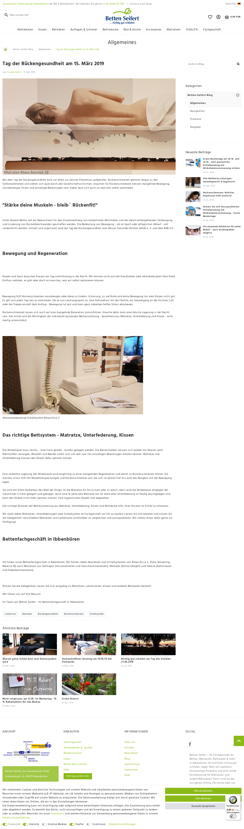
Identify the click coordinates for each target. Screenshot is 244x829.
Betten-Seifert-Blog (23, 49)
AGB (127, 775)
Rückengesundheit (48, 614)
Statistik (34, 824)
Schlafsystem (97, 614)
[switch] (233, 816)
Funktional (98, 824)
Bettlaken (58, 29)
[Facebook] (190, 744)
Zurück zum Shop (141, 4)
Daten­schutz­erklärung (16, 818)
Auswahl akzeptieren (203, 806)
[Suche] (6, 15)
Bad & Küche (132, 29)
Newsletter (131, 753)
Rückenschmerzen (74, 614)
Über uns (129, 742)
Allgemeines (45, 49)
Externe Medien (57, 824)
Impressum (131, 770)
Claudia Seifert (14, 72)
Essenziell (14, 824)
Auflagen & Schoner (83, 29)
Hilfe (66, 770)
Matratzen (174, 29)
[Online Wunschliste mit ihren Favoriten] (210, 18)
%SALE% (192, 29)
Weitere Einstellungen (122, 824)
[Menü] (239, 796)
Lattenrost (10, 614)
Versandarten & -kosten (78, 748)
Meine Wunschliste (75, 764)
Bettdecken (25, 29)
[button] (218, 18)
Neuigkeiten (197, 111)
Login (67, 759)
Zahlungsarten (72, 742)
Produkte (195, 119)
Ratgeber (195, 127)
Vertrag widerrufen (77, 776)
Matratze (27, 614)
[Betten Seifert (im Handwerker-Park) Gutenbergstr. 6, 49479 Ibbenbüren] (27, 761)
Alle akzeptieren (203, 791)
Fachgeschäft (212, 29)
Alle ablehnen (203, 798)
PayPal (80, 824)
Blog (127, 759)
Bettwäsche (110, 29)
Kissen (42, 29)
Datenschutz (132, 764)
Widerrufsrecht (73, 753)
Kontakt (129, 748)
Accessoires (153, 29)
